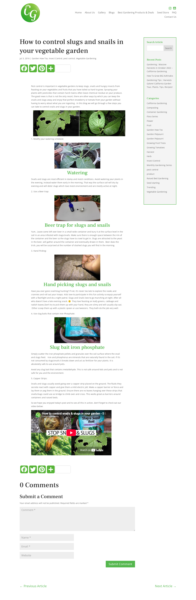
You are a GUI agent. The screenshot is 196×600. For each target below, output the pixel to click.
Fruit (149, 125)
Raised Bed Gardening (157, 178)
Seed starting (153, 182)
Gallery (102, 12)
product (150, 174)
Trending (151, 187)
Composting (152, 107)
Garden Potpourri (155, 134)
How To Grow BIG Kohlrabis (160, 75)
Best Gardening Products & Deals (136, 12)
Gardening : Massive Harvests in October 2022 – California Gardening (160, 68)
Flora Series (152, 116)
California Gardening (157, 103)
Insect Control (55, 58)
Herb (149, 156)
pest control (69, 58)
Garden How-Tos (40, 58)
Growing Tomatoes (156, 147)
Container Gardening (157, 112)
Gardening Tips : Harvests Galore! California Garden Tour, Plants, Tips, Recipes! (160, 83)
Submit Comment (120, 564)
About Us (90, 12)
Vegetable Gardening (86, 58)
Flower (150, 121)
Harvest (150, 152)
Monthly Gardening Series (159, 165)
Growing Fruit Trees (156, 143)
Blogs (112, 12)
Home (78, 12)
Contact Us (170, 17)
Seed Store (163, 12)
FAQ (174, 12)
